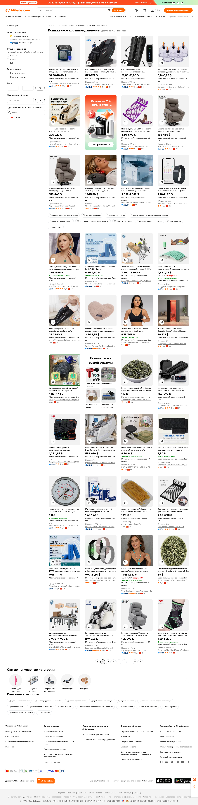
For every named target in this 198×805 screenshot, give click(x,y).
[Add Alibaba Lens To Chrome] (46, 780)
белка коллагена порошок (41, 707)
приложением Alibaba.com (140, 781)
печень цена (45, 713)
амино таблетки (66, 707)
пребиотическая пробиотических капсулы (96, 707)
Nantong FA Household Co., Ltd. (134, 146)
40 (135, 662)
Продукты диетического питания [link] (92, 25)
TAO (120, 793)
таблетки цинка (17, 707)
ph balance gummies (93, 215)
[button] (109, 10)
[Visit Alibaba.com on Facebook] (161, 762)
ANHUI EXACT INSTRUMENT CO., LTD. (64, 525)
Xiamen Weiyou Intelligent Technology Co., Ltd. (173, 405)
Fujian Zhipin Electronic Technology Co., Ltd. (64, 144)
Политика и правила (52, 762)
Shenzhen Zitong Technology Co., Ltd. (137, 342)
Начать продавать (167, 736)
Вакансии (9, 747)
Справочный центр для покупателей (137, 731)
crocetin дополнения (77, 701)
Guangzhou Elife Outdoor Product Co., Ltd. (173, 344)
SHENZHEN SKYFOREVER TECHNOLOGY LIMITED (137, 84)
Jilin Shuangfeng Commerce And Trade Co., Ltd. (137, 399)
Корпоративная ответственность (19, 742)
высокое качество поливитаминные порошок (151, 215)
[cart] (145, 11)
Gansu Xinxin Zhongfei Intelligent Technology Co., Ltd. (173, 87)
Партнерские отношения (170, 752)
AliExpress (60, 793)
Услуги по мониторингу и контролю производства (59, 755)
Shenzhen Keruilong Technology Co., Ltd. (101, 284)
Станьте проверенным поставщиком (175, 747)
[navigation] (26, 344)
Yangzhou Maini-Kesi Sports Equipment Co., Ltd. (64, 461)
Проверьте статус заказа (170, 742)
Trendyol (127, 793)
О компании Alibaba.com (16, 726)
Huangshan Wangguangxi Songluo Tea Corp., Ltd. (64, 399)
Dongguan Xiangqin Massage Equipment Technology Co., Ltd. (173, 286)
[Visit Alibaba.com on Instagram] (177, 762)
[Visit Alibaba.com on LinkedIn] (166, 762)
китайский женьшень (149, 707)
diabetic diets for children (62, 221)
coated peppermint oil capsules (50, 701)
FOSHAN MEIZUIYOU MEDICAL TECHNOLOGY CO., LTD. (137, 467)
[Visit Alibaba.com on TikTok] (188, 762)
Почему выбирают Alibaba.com (18, 731)
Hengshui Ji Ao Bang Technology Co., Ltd (173, 465)
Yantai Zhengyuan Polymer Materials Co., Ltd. (64, 340)
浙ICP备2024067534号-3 (167, 801)
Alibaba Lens (19, 781)
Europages (138, 793)
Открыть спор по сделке (131, 742)
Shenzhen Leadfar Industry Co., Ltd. (100, 206)
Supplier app (103, 781)
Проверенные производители (95, 734)
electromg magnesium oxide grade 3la (94, 221)
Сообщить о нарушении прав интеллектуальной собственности (136, 753)
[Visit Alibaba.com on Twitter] (171, 762)
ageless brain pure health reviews (65, 215)
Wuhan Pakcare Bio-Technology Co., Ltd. (101, 346)
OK (40, 88)
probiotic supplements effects (150, 221)
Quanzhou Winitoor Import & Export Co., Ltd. (101, 463)
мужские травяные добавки (22, 713)
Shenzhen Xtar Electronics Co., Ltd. (99, 527)
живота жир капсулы (117, 215)
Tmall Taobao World (86, 793)
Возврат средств (128, 747)
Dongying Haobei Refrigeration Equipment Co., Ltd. (137, 202)
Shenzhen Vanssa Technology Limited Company (173, 203)
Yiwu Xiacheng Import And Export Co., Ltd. (64, 286)
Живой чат (125, 736)
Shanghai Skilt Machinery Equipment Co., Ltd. (137, 280)
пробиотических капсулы (103, 701)
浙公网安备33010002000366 (143, 801)
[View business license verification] (123, 801)
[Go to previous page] (97, 661)
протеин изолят (127, 707)
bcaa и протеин (171, 707)
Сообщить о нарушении (131, 759)
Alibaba (51, 25)
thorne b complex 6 (124, 221)
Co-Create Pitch (12, 736)
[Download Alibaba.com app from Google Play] (183, 780)
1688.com (71, 793)
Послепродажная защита (55, 749)
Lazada (99, 793)
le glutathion (57, 227)
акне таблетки (175, 221)
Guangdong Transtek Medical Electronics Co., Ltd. (64, 83)
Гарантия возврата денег (54, 736)
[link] (194, 779)
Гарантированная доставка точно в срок (59, 743)
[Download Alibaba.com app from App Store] (164, 780)
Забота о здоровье (66, 25)
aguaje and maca (127, 701)
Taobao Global (110, 793)
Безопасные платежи (53, 731)
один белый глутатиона (20, 701)
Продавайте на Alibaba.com (171, 731)
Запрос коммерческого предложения (98, 739)
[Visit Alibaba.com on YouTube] (182, 762)
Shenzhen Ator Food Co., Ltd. (133, 524)
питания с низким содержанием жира (156, 701)
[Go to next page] (140, 661)
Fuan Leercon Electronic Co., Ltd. (99, 84)
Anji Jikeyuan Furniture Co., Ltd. (171, 146)
